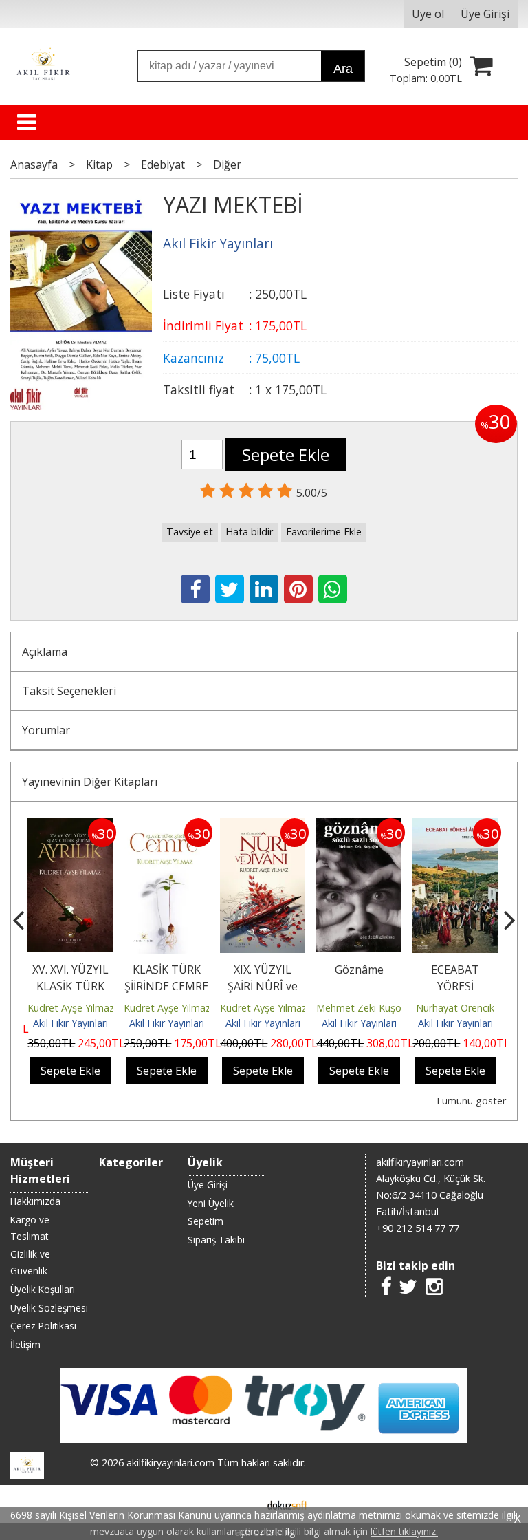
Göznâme (359, 969)
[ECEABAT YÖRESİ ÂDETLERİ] (455, 826)
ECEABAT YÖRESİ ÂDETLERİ (455, 986)
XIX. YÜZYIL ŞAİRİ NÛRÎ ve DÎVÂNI (263, 986)
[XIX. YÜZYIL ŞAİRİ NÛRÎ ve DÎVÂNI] (262, 826)
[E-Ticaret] (287, 1504)
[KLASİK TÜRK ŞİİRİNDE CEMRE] (166, 826)
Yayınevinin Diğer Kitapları (89, 781)
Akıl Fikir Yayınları (70, 1022)
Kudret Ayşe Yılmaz (71, 1007)
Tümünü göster (470, 1100)
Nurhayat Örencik (455, 1007)
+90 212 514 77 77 (417, 1227)
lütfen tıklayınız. (404, 1531)
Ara (343, 69)
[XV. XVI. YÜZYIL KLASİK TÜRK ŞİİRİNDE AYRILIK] (70, 826)
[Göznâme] (359, 826)
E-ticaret (242, 1504)
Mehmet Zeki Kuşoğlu (365, 1007)
